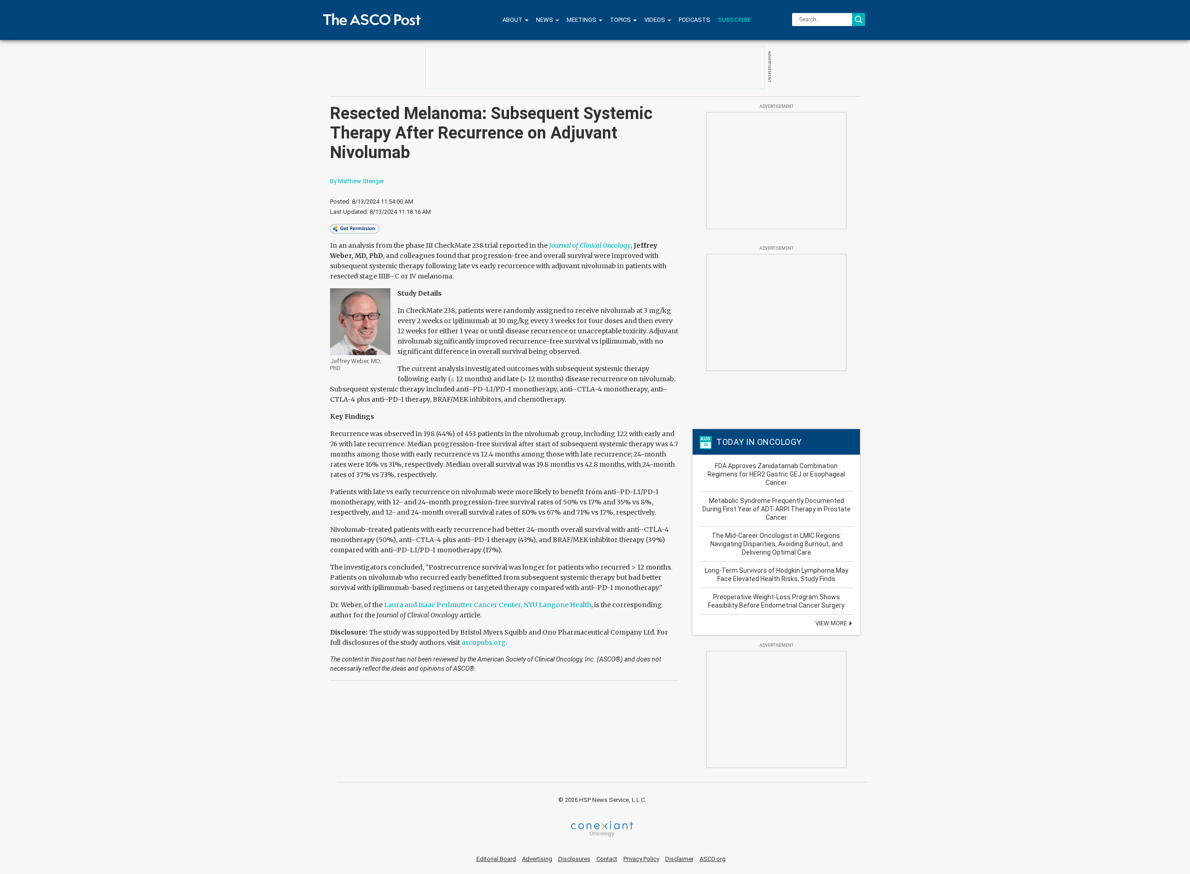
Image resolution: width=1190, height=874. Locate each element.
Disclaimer (679, 858)
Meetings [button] (582, 19)
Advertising (537, 858)
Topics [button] (621, 19)
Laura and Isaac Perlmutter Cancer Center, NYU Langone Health (487, 605)
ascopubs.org (484, 642)
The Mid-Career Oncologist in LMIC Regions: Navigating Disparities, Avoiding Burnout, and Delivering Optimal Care (776, 544)
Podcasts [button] (694, 19)
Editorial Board (496, 858)
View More (831, 623)
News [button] (545, 19)
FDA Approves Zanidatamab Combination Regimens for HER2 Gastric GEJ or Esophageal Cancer (776, 474)
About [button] (513, 19)
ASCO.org (713, 858)
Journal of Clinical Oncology (590, 245)
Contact (606, 858)
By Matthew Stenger (357, 181)
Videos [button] (655, 19)
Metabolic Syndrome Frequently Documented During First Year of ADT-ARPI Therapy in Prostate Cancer (776, 509)
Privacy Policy (641, 858)
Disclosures (574, 858)
